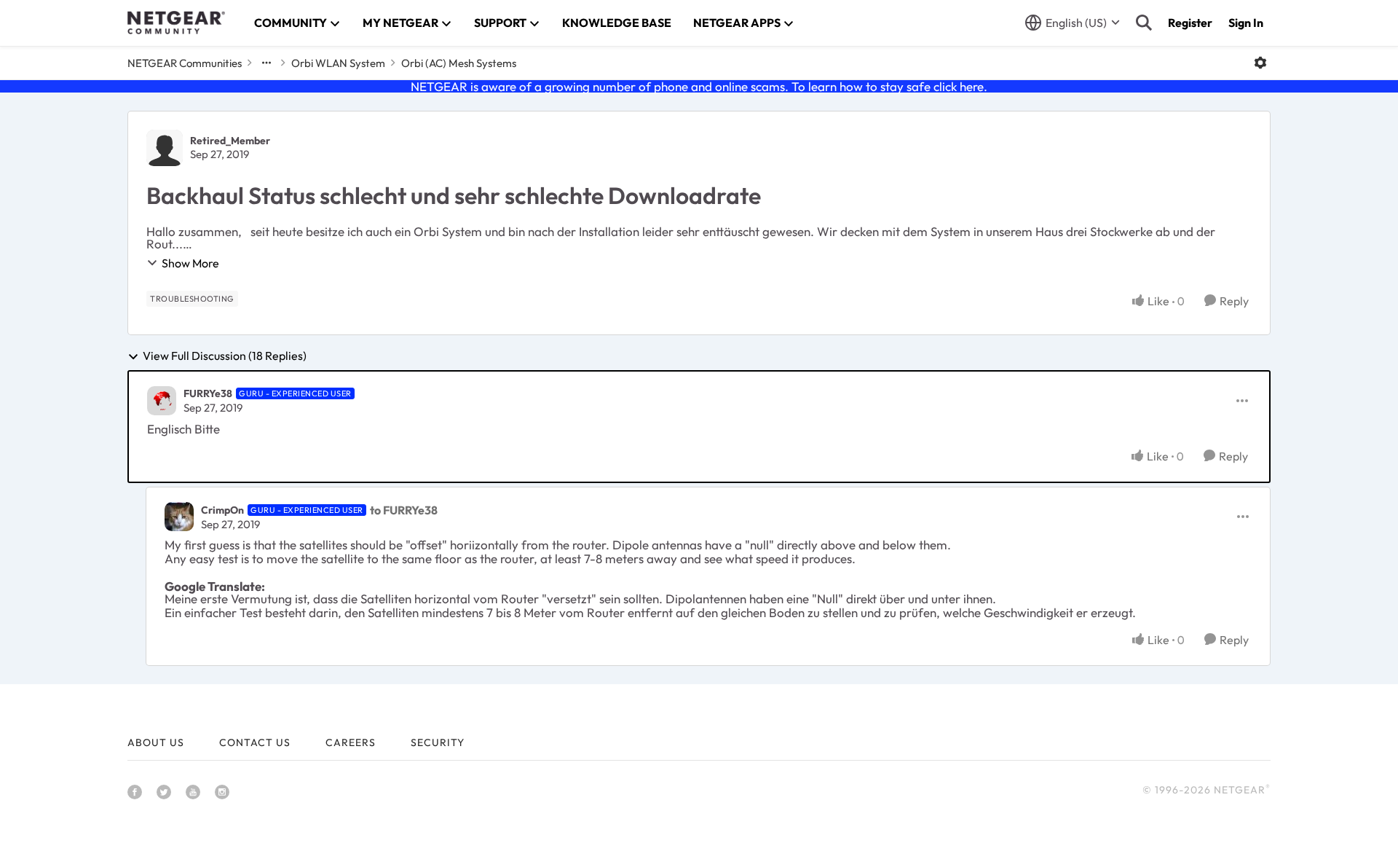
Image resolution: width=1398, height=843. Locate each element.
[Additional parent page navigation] (266, 62)
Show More (190, 263)
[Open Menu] (1260, 62)
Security (438, 742)
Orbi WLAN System (338, 63)
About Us (155, 742)
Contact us (255, 742)
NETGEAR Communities (184, 63)
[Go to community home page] (176, 22)
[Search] (1144, 22)
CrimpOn (222, 510)
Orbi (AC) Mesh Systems (458, 63)
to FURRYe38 (404, 510)
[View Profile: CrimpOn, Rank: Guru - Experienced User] (179, 516)
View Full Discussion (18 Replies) (225, 356)
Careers (350, 742)
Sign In (1245, 22)
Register (1190, 22)
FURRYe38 (207, 393)
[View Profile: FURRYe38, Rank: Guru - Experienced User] (161, 400)
